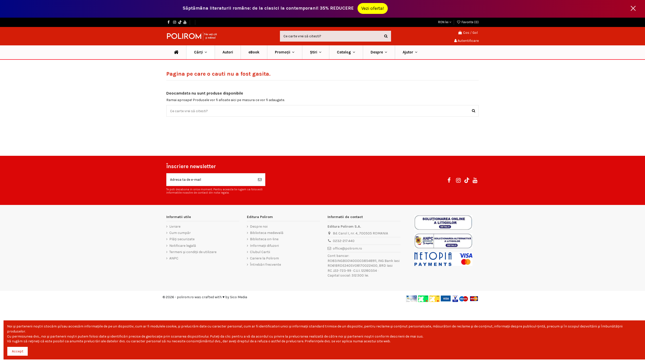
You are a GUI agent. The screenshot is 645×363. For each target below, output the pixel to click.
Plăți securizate (182, 239)
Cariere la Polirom (264, 258)
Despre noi (259, 226)
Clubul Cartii (260, 252)
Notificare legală (182, 246)
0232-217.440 (343, 241)
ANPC (173, 258)
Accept (17, 351)
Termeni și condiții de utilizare (192, 252)
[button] (284, 52)
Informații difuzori (264, 246)
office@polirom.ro (347, 248)
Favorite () (470, 22)
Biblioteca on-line (264, 239)
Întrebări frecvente (265, 264)
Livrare (174, 226)
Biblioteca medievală (266, 233)
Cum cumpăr (180, 233)
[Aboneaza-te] (259, 179)
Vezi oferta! (372, 8)
